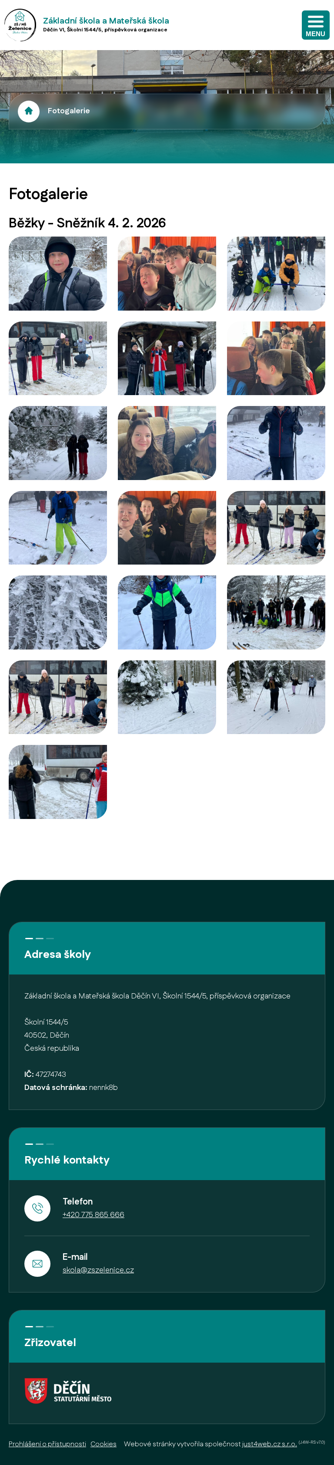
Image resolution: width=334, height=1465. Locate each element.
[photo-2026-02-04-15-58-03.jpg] (167, 358)
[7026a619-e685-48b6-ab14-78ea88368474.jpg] (276, 443)
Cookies (103, 1444)
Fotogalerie (69, 111)
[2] (58, 782)
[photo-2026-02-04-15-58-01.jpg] (58, 358)
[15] (276, 358)
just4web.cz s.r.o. (269, 1444)
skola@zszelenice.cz (98, 1270)
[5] (167, 697)
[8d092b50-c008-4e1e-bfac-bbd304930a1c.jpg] (276, 528)
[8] (167, 612)
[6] (276, 697)
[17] (167, 443)
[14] (167, 528)
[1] (58, 697)
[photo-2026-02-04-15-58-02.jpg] (58, 274)
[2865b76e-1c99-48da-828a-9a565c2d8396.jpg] (58, 443)
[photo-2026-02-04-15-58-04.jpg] (167, 274)
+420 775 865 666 (93, 1215)
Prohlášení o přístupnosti (47, 1444)
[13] (58, 528)
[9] (58, 612)
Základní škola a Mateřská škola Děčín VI (29, 111)
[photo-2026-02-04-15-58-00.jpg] (276, 274)
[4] (276, 612)
